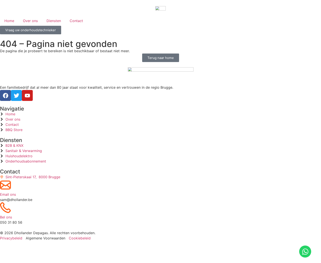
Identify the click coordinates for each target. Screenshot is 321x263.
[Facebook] (5, 95)
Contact (76, 21)
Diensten (54, 21)
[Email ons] (5, 185)
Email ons (8, 194)
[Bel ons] (5, 207)
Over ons (30, 21)
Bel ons (6, 217)
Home (9, 21)
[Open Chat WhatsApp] (305, 252)
